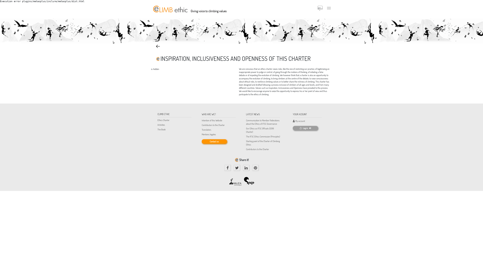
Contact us (214, 141)
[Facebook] (227, 168)
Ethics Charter (163, 120)
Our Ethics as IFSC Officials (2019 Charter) (260, 130)
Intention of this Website (212, 120)
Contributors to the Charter (213, 125)
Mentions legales (209, 134)
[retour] (157, 46)
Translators (206, 129)
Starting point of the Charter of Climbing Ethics (263, 143)
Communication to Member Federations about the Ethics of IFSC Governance (262, 122)
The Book (161, 129)
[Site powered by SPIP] (250, 181)
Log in (305, 128)
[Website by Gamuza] (235, 181)
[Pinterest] (255, 168)
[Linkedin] (246, 168)
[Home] (170, 8)
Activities (161, 124)
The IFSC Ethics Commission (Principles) (263, 136)
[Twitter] (237, 168)
